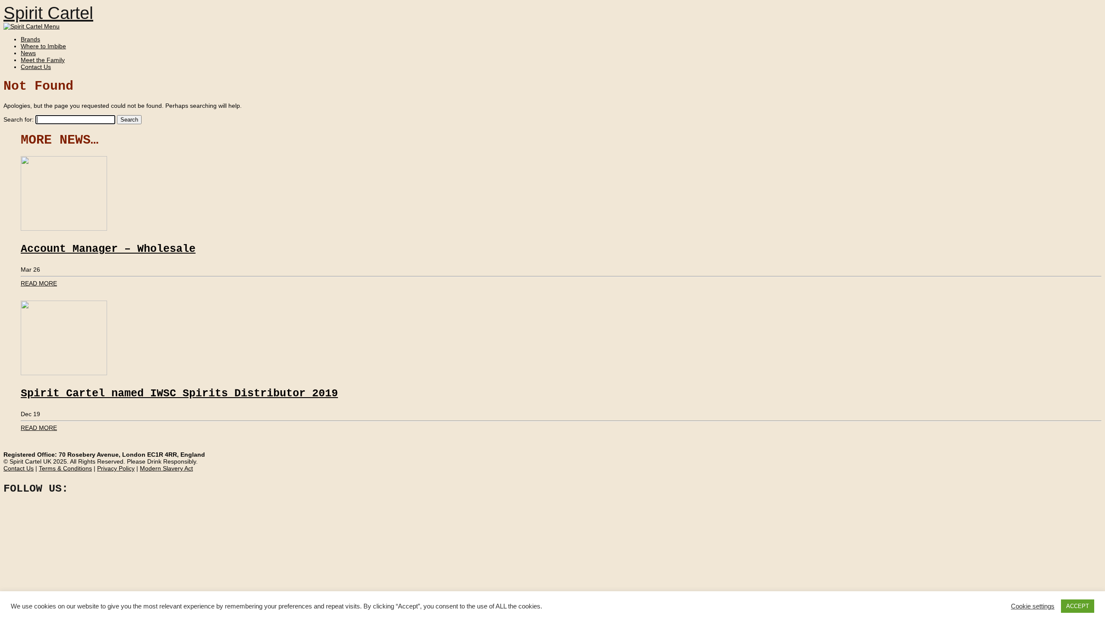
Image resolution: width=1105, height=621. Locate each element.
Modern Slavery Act (166, 468)
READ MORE (39, 283)
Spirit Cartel (48, 12)
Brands (30, 39)
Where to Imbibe (43, 46)
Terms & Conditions (65, 468)
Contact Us (36, 66)
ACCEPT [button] (1077, 606)
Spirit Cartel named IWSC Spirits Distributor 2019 (179, 393)
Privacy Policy (116, 468)
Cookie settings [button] (1032, 606)
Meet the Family (43, 59)
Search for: (18, 119)
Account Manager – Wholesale (108, 249)
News (28, 53)
